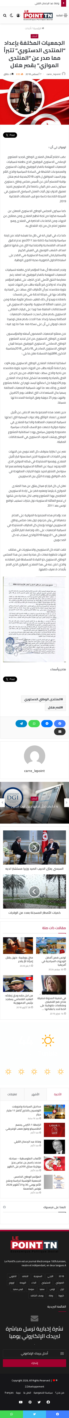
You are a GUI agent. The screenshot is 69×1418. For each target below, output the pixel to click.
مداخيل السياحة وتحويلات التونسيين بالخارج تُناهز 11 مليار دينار (24, 1110)
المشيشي (46, 1282)
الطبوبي (12, 1276)
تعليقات (12, 1094)
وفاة (51, 1295)
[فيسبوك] (60, 723)
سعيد (41, 1289)
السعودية (38, 1276)
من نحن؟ (59, 1392)
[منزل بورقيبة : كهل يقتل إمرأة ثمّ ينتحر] (18, 945)
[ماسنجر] (47, 723)
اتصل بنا (27, 1392)
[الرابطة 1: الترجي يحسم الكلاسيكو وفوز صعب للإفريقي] (54, 1130)
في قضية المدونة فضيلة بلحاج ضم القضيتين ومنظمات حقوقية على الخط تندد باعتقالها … (51, 1003)
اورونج (11, 1282)
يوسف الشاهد (37, 1295)
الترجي (50, 1276)
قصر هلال (54, 707)
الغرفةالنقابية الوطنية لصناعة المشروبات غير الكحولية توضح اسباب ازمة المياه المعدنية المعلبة (35, 806)
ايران (62, 1289)
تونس (52, 1289)
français (9, 1392)
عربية (18, 1392)
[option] (34, 803)
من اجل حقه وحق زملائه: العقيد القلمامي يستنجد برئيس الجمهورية (19, 999)
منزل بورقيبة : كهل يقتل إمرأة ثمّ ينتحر (19, 959)
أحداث (28, 28)
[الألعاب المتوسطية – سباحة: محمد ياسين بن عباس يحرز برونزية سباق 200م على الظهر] (54, 1164)
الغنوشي (60, 1282)
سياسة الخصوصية (43, 1392)
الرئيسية (37, 28)
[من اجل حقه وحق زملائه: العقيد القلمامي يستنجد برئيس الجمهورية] (18, 983)
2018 (61, 1276)
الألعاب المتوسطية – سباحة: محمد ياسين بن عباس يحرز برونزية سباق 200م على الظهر (24, 1162)
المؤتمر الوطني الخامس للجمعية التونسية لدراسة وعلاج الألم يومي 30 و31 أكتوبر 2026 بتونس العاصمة (23, 1182)
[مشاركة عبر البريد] (60, 731)
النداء (33, 1282)
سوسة (31, 1289)
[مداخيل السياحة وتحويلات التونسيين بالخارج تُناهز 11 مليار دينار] (54, 1112)
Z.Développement (34, 1386)
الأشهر (35, 1094)
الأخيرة (58, 1094)
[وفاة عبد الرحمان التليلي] (54, 1147)
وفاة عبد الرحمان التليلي (27, 1141)
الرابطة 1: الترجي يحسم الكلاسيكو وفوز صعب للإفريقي (23, 1126)
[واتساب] (34, 723)
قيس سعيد (18, 1289)
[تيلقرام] (21, 723)
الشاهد (25, 1276)
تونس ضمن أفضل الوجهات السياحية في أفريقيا (54, 961)
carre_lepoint (54, 74)
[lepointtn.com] (38, 15)
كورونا (61, 1295)
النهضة (23, 1282)
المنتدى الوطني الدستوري (42, 699)
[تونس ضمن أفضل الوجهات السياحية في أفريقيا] (51, 945)
